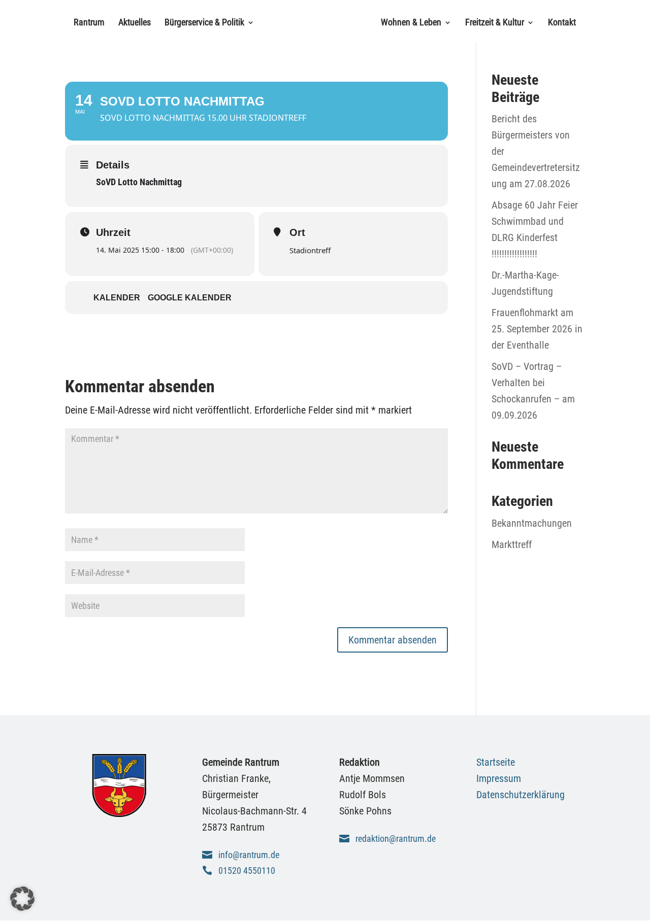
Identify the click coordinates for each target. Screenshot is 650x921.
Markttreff (512, 544)
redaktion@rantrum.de (395, 838)
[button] (22, 898)
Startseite (495, 762)
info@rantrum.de (248, 854)
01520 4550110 (246, 870)
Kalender (116, 297)
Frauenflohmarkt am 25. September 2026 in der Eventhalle (537, 328)
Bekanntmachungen (532, 523)
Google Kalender (190, 297)
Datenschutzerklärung (520, 795)
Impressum (498, 778)
